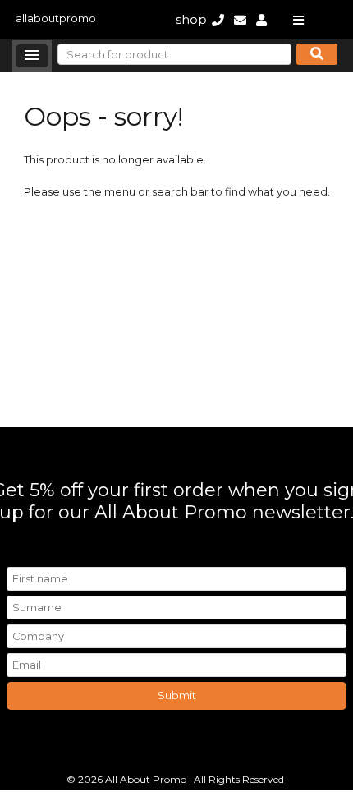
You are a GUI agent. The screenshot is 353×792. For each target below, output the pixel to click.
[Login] (261, 19)
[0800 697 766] (218, 19)
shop (191, 19)
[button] (32, 55)
